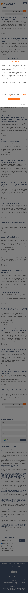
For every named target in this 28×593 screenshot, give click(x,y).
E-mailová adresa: (6, 87)
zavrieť (23, 104)
